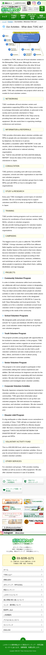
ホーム (6, 570)
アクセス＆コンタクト (11, 620)
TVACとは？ (8, 575)
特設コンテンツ (9, 590)
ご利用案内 (7, 615)
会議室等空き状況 (20, 3)
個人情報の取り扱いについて (14, 600)
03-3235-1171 (25, 558)
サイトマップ (8, 625)
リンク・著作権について (12, 605)
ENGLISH (7, 630)
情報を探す (7, 580)
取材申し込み (8, 610)
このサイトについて (11, 595)
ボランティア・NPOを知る (13, 585)
